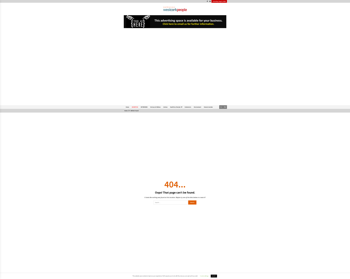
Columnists (188, 107)
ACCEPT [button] (214, 276)
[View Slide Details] (175, 21)
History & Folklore (155, 107)
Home (127, 107)
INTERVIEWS (144, 107)
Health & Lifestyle (175, 107)
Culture (165, 107)
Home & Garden (208, 107)
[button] (221, 107)
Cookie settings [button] (204, 276)
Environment (197, 107)
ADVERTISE (135, 107)
